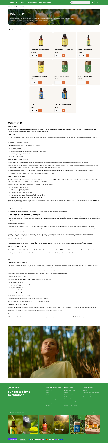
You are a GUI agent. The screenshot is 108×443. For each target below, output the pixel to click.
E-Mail (51, 273)
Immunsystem (19, 148)
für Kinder (78, 249)
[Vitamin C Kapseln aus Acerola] (41, 66)
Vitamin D (60, 307)
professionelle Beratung (26, 273)
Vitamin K (69, 307)
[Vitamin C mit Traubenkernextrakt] (41, 40)
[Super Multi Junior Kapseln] (65, 66)
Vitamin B (55, 307)
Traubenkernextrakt (50, 129)
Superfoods (48, 310)
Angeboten (23, 301)
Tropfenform (40, 129)
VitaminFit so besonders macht (17, 265)
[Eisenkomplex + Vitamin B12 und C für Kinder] (41, 93)
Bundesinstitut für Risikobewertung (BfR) (19, 184)
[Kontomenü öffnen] (97, 2)
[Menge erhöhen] (36, 55)
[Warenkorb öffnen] (99, 2)
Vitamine (42, 307)
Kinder (73, 129)
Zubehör (60, 310)
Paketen (30, 301)
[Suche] (88, 2)
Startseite (10, 6)
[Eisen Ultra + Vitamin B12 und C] (65, 93)
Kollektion (16, 6)
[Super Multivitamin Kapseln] (88, 66)
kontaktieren (39, 316)
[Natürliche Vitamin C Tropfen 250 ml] (65, 40)
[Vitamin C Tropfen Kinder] (88, 40)
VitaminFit (12, 129)
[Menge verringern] (32, 55)
